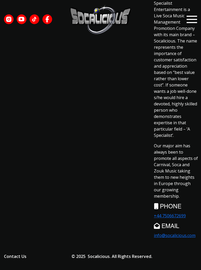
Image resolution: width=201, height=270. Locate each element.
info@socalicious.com (175, 235)
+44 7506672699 (170, 216)
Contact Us (15, 256)
